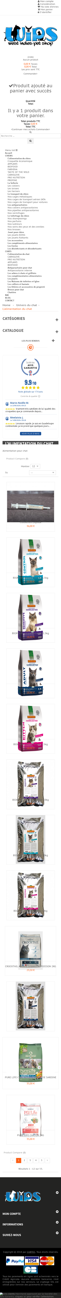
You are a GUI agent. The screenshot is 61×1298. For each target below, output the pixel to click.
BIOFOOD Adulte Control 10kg (30, 855)
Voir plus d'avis (30, 433)
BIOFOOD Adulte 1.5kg (31, 688)
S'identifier (45, 12)
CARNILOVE (14, 175)
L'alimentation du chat (18, 254)
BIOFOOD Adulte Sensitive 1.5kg (30, 633)
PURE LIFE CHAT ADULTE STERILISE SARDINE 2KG (30, 1078)
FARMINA (12, 169)
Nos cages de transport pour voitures (27, 202)
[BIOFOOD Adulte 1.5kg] (30, 673)
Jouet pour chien (16, 232)
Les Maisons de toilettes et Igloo (23, 281)
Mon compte (12, 1214)
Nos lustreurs (15, 224)
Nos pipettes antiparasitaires (23, 210)
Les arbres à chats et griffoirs (22, 273)
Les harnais (14, 191)
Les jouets (13, 278)
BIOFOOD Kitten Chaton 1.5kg (30, 744)
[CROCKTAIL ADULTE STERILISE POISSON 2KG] (30, 950)
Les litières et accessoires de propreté (26, 286)
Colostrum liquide (30, 522)
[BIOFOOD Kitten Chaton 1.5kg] (30, 728)
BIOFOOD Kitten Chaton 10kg (30, 910)
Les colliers (13, 185)
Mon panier (46, 9)
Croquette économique (20, 161)
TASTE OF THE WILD (18, 172)
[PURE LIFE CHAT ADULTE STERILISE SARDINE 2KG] (30, 1061)
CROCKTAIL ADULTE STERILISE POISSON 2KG (30, 966)
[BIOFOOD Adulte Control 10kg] (30, 839)
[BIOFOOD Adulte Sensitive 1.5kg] (30, 617)
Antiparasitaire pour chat (20, 267)
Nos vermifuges (16, 213)
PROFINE (12, 180)
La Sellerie (13, 183)
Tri (6, 472)
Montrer (25, 466)
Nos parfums (14, 221)
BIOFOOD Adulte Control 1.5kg (30, 577)
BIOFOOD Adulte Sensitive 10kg (30, 799)
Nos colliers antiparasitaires (23, 207)
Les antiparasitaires (17, 204)
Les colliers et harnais (18, 284)
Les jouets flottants (18, 237)
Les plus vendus (30, 340)
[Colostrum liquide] (30, 506)
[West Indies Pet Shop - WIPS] (30, 35)
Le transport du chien (18, 193)
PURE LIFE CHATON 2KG (30, 1135)
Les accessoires (15, 240)
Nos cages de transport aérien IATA (26, 199)
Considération (47, 4)
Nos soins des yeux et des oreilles (26, 226)
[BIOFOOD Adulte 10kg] (30, 1006)
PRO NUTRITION (16, 177)
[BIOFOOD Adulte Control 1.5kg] (30, 562)
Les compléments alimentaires (23, 243)
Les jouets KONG (16, 235)
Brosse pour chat (16, 289)
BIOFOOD (13, 166)
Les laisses (13, 188)
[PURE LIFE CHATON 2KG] (30, 1119)
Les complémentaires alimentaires (25, 275)
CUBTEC (31, 1252)
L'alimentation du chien (19, 158)
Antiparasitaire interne (20, 270)
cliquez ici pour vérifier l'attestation (34, 1296)
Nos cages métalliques (20, 196)
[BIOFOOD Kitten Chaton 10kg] (30, 895)
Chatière (12, 292)
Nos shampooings (17, 218)
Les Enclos (13, 245)
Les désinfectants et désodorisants (25, 248)
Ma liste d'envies (49, 6)
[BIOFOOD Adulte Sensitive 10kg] (30, 784)
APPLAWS (12, 164)
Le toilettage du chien (18, 215)
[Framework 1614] (23, 1196)
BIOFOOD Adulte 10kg (30, 1021)
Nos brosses (14, 229)
